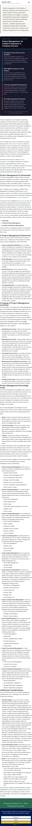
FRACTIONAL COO (17, 38)
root (19, 92)
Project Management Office (9, 750)
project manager (24, 201)
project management (18, 143)
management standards (8, 255)
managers (4, 271)
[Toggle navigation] (28, 2)
